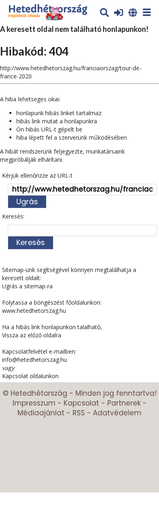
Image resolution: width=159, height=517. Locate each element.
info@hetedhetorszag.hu (34, 359)
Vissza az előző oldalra (31, 335)
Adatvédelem (117, 413)
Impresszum (34, 403)
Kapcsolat (81, 403)
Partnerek (124, 403)
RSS (79, 413)
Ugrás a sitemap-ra (27, 286)
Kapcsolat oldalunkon (30, 376)
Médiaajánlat (41, 413)
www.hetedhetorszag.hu (34, 310)
